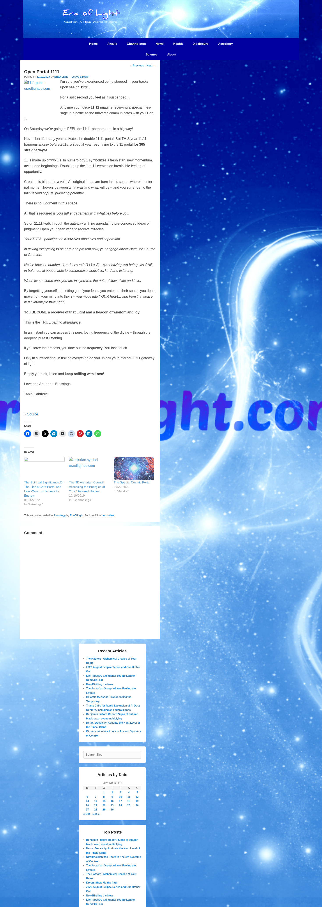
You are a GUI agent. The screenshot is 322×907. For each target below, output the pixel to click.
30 (112, 809)
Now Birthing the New (99, 684)
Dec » (96, 814)
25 (128, 805)
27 (87, 809)
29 (104, 809)
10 (120, 796)
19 (137, 801)
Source (32, 414)
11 (128, 796)
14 (95, 801)
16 (112, 801)
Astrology (59, 515)
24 (120, 805)
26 (137, 805)
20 (87, 805)
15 (104, 801)
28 (95, 809)
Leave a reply (80, 76)
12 (137, 796)
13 (87, 801)
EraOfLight (61, 76)
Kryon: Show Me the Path (101, 882)
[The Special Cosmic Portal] (134, 468)
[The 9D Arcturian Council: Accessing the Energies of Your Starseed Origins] (89, 468)
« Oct (86, 814)
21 (95, 805)
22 (104, 805)
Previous (136, 65)
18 (128, 801)
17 (120, 801)
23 (112, 805)
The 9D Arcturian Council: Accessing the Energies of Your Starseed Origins (87, 487)
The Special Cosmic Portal (132, 482)
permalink (108, 515)
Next (151, 65)
